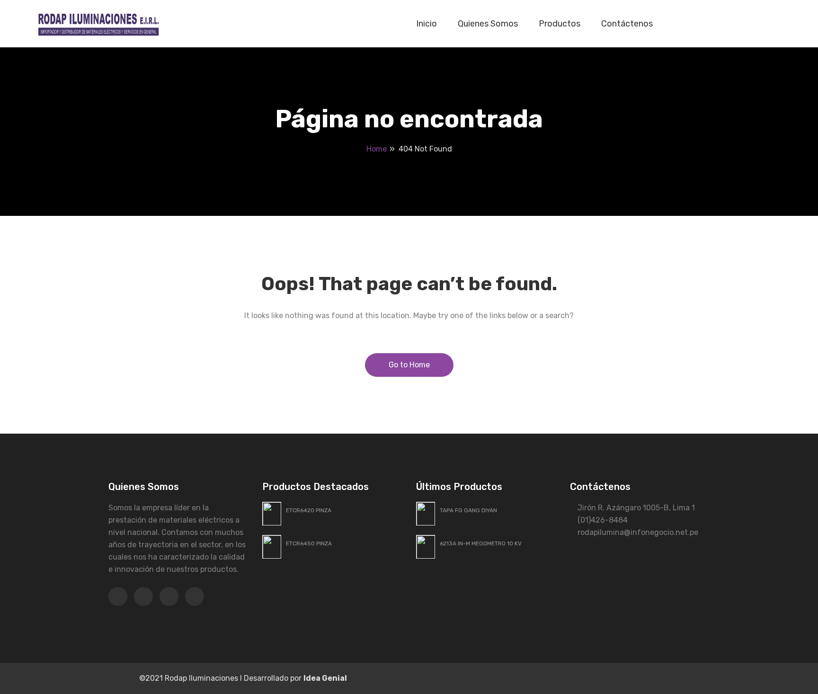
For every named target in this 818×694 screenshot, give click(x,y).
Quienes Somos (488, 23)
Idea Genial (325, 678)
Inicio (426, 23)
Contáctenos (627, 23)
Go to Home (409, 364)
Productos (559, 23)
